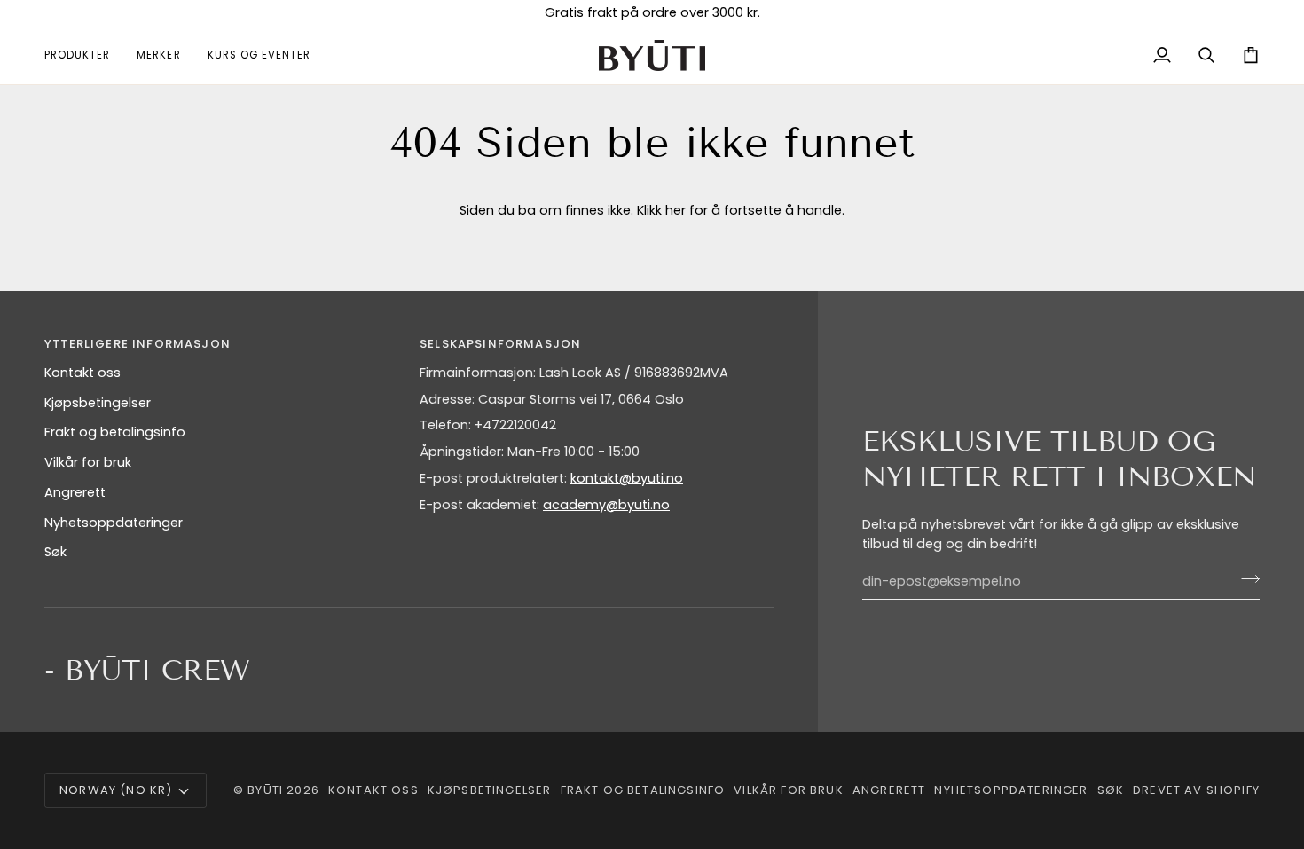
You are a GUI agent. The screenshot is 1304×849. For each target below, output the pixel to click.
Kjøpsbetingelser (97, 403)
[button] (83, 55)
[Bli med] (1245, 579)
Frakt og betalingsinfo (114, 432)
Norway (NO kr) (115, 790)
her (675, 210)
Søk (55, 552)
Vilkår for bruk (87, 462)
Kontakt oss (82, 372)
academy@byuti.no (606, 505)
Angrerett (75, 492)
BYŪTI (265, 790)
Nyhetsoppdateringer (113, 522)
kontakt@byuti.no (626, 478)
